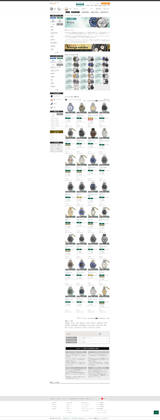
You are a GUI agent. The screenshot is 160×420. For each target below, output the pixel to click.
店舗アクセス (54, 404)
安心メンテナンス (85, 406)
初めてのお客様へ (70, 402)
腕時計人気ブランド (85, 402)
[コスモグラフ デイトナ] (82, 107)
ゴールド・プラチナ (54, 139)
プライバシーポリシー (64, 398)
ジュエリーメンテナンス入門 (102, 412)
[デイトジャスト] (70, 133)
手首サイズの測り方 (85, 410)
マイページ (93, 3)
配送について (69, 406)
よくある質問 (69, 412)
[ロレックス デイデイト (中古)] (73, 75)
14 (92, 100)
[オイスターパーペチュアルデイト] (104, 133)
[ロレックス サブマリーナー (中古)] (102, 59)
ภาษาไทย (87, 5)
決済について (69, 404)
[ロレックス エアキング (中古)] (102, 70)
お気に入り (99, 3)
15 (94, 100)
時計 (51, 134)
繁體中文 (95, 5)
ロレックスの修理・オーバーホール (85, 337)
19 (102, 100)
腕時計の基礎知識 (100, 408)
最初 (84, 100)
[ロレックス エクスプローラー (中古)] (87, 59)
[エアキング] (104, 107)
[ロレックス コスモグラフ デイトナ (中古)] (73, 59)
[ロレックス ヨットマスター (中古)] (87, 70)
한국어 (92, 5)
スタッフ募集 (57, 398)
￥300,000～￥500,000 (55, 124)
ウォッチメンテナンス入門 (101, 410)
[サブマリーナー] (70, 186)
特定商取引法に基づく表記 (74, 398)
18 (100, 100)
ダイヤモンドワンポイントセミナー (88, 408)
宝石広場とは (54, 408)
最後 (108, 100)
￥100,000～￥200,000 (55, 120)
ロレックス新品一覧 (82, 342)
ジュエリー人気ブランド (86, 404)
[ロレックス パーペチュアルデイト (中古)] (102, 75)
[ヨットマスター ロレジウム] (93, 291)
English (104, 5)
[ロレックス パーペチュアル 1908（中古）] (102, 81)
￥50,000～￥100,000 (54, 118)
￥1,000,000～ (53, 128)
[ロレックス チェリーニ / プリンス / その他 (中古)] (87, 87)
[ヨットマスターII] (70, 107)
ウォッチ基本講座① (100, 402)
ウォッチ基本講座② (100, 404)
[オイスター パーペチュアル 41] (93, 107)
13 (90, 100)
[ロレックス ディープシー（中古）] (87, 64)
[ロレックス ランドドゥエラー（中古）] (73, 87)
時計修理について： (99, 418)
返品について (69, 408)
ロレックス (67, 33)
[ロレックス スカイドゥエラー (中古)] (87, 81)
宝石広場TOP (54, 402)
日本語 (108, 5)
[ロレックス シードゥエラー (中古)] (73, 64)
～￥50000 (52, 116)
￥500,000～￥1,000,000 (55, 126)
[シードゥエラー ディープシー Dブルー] (93, 186)
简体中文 (100, 5)
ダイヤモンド (53, 137)
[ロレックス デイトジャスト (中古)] (87, 75)
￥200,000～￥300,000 (55, 122)
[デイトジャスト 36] (82, 291)
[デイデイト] (70, 212)
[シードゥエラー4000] (104, 160)
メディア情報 (54, 406)
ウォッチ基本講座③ (100, 406)
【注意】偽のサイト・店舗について (85, 398)
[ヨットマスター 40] (70, 264)
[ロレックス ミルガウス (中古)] (73, 70)
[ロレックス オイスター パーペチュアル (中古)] (73, 81)
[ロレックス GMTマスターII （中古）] (102, 64)
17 (98, 100)
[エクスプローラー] (104, 186)
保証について (69, 410)
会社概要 (52, 398)
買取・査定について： (84, 418)
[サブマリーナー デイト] (93, 160)
